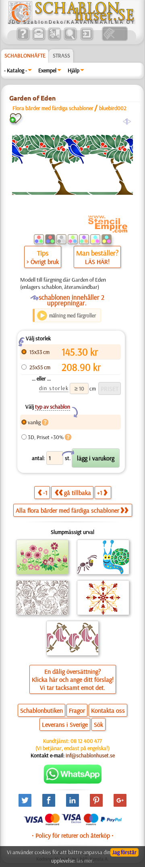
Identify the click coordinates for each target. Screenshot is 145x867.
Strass (61, 55)
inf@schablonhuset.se (90, 755)
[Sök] (70, 39)
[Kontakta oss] (38, 39)
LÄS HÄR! (97, 262)
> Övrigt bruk (43, 262)
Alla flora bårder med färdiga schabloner (67, 510)
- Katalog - (15, 70)
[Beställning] (54, 39)
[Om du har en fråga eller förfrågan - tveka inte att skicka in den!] (73, 781)
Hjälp (73, 70)
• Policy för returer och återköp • (73, 835)
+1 (99, 493)
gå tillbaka (77, 493)
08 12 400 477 (86, 740)
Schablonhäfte (25, 55)
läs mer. (85, 860)
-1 (45, 493)
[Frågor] (23, 39)
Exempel (47, 70)
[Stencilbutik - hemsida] (71, 22)
